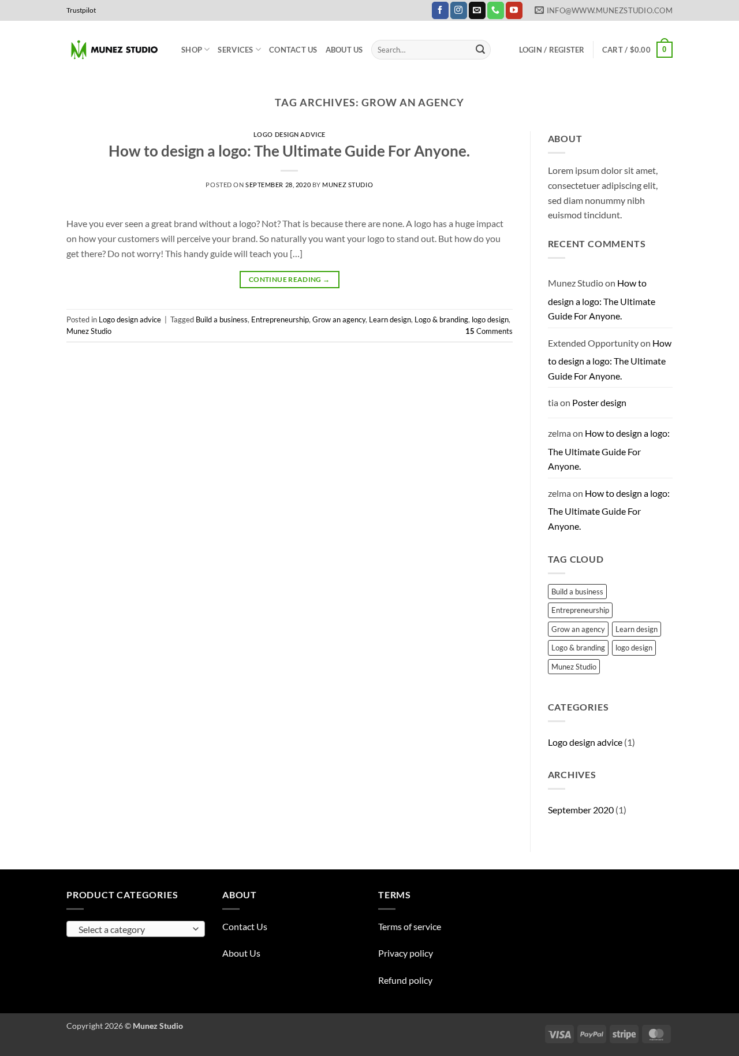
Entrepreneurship (280, 319)
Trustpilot (81, 10)
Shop (191, 49)
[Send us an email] (477, 10)
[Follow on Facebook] (440, 10)
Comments (489, 331)
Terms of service (409, 926)
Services (235, 49)
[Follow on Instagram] (458, 10)
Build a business (222, 319)
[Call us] (495, 10)
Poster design (599, 402)
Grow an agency (338, 319)
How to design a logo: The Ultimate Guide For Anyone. (289, 150)
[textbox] (133, 929)
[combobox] (135, 929)
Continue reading (289, 279)
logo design (490, 319)
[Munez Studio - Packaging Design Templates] (115, 50)
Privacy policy (405, 952)
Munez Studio (347, 184)
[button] (552, 49)
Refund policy (405, 980)
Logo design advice (289, 134)
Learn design (390, 319)
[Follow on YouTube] (514, 10)
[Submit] (480, 50)
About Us (344, 49)
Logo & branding (441, 319)
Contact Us (293, 49)
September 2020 (581, 809)
